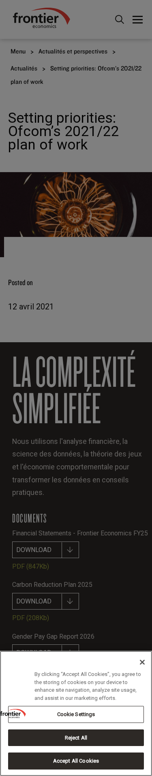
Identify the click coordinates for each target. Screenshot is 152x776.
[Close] (142, 662)
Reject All (76, 738)
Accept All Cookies (76, 761)
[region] (76, 713)
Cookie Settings (76, 714)
